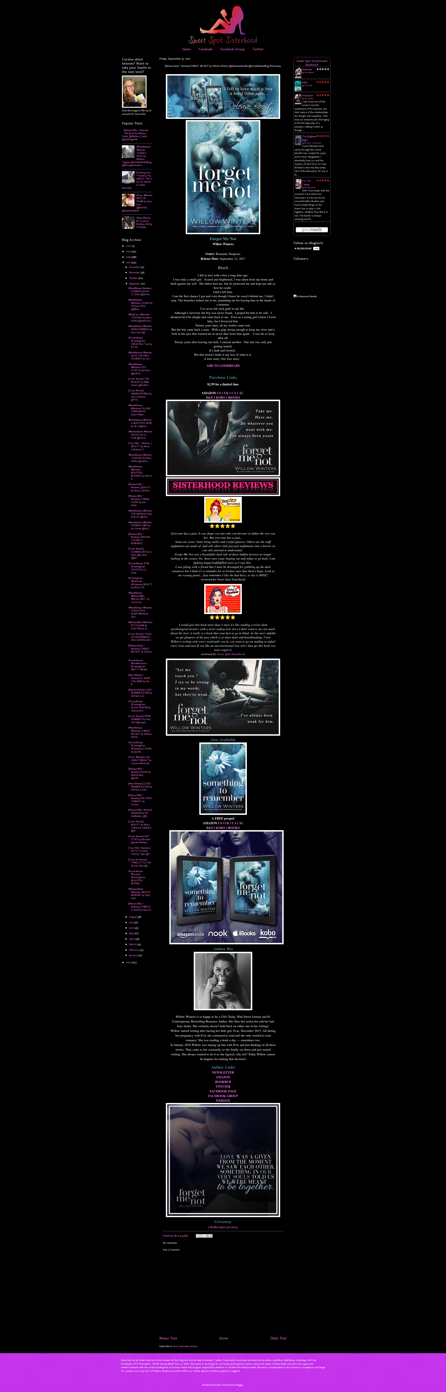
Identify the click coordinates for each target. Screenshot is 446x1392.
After (305, 82)
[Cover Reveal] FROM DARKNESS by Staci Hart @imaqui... (139, 719)
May (131, 933)
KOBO (220, 397)
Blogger (239, 1384)
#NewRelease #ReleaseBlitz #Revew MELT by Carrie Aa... (138, 597)
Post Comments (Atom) (185, 1346)
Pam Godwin (309, 73)
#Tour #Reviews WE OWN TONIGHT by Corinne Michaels (139, 760)
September (135, 283)
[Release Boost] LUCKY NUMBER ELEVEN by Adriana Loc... (140, 692)
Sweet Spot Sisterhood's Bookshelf (312, 63)
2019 (128, 251)
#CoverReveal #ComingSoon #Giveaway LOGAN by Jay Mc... (139, 747)
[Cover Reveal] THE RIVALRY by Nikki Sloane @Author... (139, 381)
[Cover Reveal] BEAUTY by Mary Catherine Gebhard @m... (139, 826)
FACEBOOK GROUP (223, 1096)
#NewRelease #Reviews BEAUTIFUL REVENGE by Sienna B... (140, 472)
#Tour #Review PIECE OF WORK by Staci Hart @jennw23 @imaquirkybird (137, 203)
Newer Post (168, 1338)
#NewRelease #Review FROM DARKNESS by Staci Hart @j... (140, 329)
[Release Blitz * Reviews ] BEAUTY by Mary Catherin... (139, 487)
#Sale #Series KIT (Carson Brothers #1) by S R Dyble (144, 222)
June (131, 927)
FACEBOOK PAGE (223, 1091)
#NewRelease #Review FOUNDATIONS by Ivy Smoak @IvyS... (140, 525)
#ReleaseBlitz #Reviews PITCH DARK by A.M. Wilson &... (140, 625)
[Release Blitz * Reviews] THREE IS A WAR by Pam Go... (140, 906)
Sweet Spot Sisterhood (231, 654)
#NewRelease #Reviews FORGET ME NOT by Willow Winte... (140, 732)
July (131, 922)
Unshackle (307, 95)
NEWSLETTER (223, 1072)
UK (226, 393)
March (133, 944)
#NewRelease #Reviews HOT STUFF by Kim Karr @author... (139, 369)
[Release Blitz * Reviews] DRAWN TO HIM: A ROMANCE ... (139, 538)
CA (234, 393)
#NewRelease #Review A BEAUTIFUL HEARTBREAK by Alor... (140, 612)
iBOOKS (234, 397)
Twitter (258, 49)
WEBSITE (223, 1100)
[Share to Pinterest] (211, 1236)
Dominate (307, 69)
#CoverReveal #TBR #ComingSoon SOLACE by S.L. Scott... (138, 568)
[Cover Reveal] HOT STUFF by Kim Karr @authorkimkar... (139, 839)
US (219, 393)
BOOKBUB (223, 1081)
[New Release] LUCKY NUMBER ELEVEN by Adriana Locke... (140, 786)
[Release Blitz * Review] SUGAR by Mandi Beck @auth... (139, 773)
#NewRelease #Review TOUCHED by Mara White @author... (140, 457)
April (132, 938)
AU (241, 393)
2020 (129, 245)
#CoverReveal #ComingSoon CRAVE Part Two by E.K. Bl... (140, 342)
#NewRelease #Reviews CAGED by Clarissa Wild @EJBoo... (140, 304)
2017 (128, 262)
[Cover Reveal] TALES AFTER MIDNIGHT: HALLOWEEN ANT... (140, 637)
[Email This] (197, 1236)
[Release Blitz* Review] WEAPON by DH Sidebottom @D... (140, 812)
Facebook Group (232, 49)
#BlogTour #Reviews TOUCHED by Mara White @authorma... (140, 317)
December (134, 267)
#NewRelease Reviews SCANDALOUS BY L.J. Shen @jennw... (139, 291)
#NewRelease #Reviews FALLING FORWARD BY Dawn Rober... (139, 410)
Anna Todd (308, 86)
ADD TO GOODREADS (223, 365)
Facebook (205, 49)
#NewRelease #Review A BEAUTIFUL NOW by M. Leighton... (140, 423)
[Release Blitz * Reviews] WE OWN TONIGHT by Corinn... (139, 800)
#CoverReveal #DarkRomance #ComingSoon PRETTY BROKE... (138, 665)
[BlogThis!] (201, 1236)
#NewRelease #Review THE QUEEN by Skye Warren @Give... (140, 513)
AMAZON (223, 1077)
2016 (128, 962)
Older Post (278, 1338)
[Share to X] (204, 1236)
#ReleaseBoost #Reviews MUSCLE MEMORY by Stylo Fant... (139, 893)
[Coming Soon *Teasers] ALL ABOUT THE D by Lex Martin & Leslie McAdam (137, 180)
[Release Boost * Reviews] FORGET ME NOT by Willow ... (140, 650)
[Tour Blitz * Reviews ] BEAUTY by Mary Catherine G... (140, 446)
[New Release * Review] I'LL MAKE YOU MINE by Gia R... (139, 679)
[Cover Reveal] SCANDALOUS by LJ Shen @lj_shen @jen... (140, 553)
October (133, 278)
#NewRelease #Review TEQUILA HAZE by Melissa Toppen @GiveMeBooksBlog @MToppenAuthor (136, 156)
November (134, 272)
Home (186, 49)
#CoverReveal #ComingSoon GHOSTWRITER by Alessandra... (139, 706)
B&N (209, 397)
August (133, 916)
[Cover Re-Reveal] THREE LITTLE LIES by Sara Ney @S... (139, 862)
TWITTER (223, 1086)
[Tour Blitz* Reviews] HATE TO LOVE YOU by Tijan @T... (140, 851)
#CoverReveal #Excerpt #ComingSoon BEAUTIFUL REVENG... (136, 877)
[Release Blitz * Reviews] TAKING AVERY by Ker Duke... (138, 500)
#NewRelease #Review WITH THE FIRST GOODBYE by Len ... (140, 355)
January (133, 955)
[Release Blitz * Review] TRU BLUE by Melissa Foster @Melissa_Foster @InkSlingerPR (135, 135)
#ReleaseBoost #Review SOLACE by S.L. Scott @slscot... (140, 434)
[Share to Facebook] (207, 1236)
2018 (128, 257)
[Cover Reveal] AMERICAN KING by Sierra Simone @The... (140, 395)
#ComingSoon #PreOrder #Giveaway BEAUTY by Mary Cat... (140, 582)
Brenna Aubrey (309, 188)
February (134, 949)
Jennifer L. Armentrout (312, 143)
